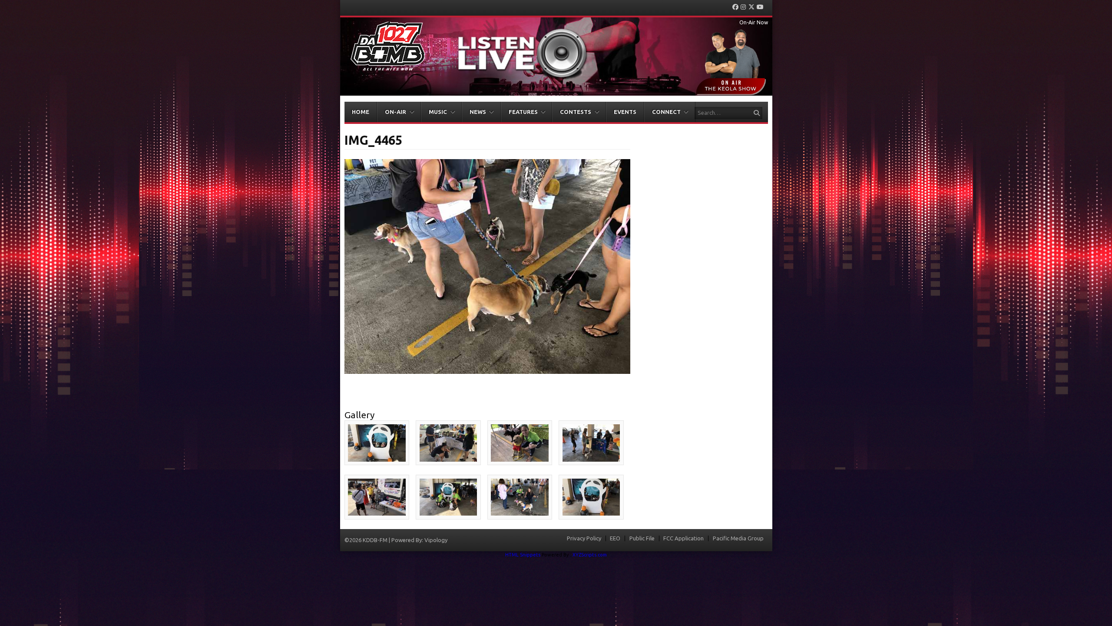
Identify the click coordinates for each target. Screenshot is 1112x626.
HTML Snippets (522, 554)
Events (625, 112)
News (478, 112)
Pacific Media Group (738, 538)
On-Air (395, 112)
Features (523, 112)
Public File (642, 538)
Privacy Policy (584, 538)
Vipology (435, 540)
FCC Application (683, 538)
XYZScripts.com (590, 554)
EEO (615, 538)
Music (438, 112)
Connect (666, 112)
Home (360, 112)
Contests (575, 112)
